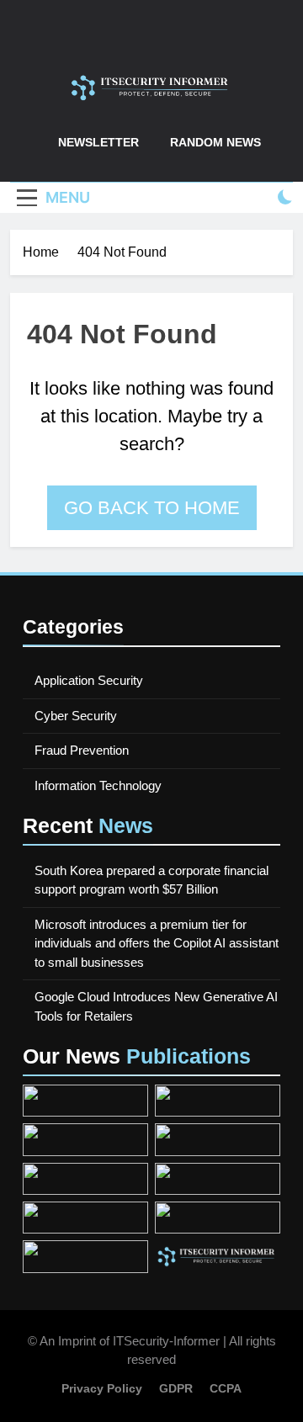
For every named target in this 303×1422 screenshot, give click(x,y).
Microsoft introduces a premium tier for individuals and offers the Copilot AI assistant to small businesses (157, 943)
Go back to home (152, 507)
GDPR (176, 1388)
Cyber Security (76, 715)
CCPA (226, 1388)
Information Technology (98, 785)
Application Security (89, 680)
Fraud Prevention (82, 750)
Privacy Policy (101, 1388)
